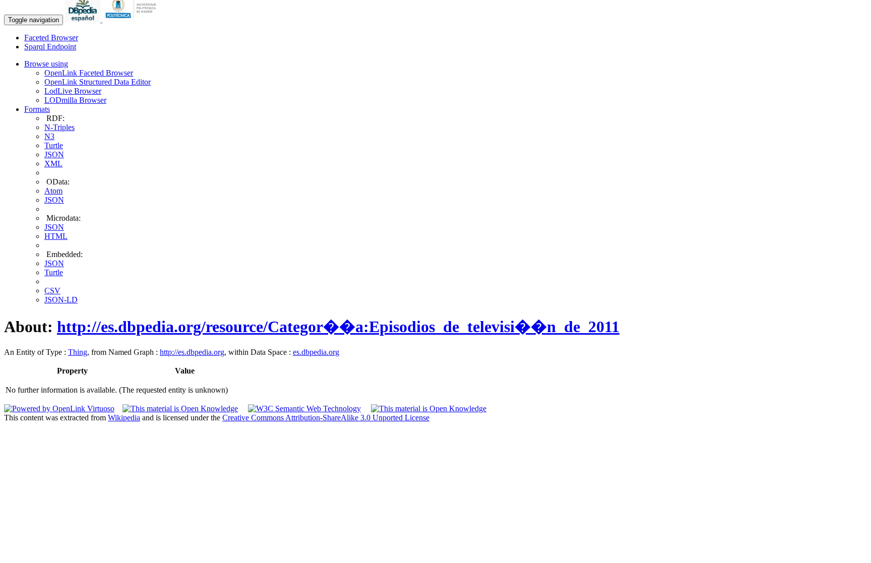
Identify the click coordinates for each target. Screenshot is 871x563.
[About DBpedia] (83, 19)
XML (53, 163)
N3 (49, 136)
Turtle (53, 145)
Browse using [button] (46, 63)
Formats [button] (37, 109)
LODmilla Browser (75, 100)
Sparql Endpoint (50, 46)
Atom (53, 190)
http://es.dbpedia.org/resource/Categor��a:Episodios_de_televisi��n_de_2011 (338, 327)
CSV (52, 290)
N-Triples (59, 127)
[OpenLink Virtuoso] (59, 408)
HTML (56, 236)
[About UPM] (132, 19)
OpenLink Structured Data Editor (97, 82)
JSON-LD (61, 299)
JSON (54, 154)
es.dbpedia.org (316, 352)
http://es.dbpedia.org (192, 352)
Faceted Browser (51, 37)
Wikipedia (124, 417)
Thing (77, 352)
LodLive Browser (72, 91)
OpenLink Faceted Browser (88, 73)
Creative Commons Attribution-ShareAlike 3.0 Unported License (325, 417)
